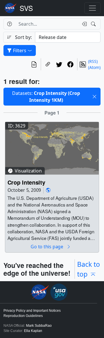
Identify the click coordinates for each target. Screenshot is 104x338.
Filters (19, 50)
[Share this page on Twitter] (59, 64)
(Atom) (94, 67)
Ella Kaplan (33, 331)
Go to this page (47, 247)
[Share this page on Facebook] (70, 64)
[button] (94, 97)
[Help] (9, 23)
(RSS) (93, 61)
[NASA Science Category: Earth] (48, 190)
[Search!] (94, 23)
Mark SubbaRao (39, 326)
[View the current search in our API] (33, 64)
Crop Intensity (26, 182)
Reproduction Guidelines (23, 316)
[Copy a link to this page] (47, 64)
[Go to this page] (52, 148)
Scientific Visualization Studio (26, 8)
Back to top (88, 269)
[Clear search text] (83, 23)
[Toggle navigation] (92, 8)
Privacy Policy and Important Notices (32, 311)
